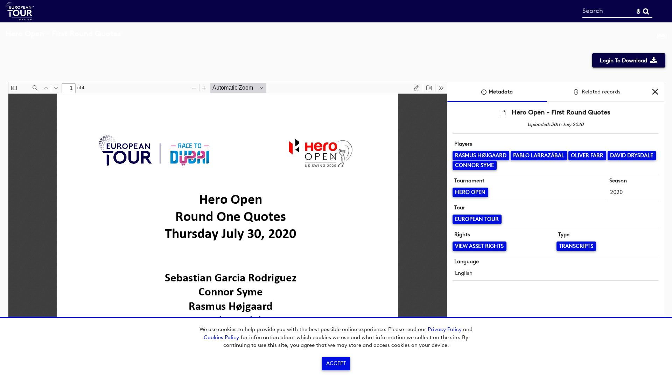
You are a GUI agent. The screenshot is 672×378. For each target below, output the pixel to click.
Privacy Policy (445, 329)
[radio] (416, 88)
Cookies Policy (221, 337)
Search (646, 11)
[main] (336, 185)
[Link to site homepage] (20, 18)
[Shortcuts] (662, 37)
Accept (336, 363)
